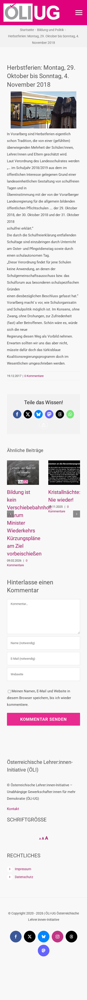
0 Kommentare (34, 376)
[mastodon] (43, 950)
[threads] (71, 936)
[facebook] (16, 936)
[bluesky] (43, 936)
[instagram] (57, 936)
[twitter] (29, 936)
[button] (10, 513)
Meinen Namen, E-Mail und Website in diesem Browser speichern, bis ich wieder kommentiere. (39, 698)
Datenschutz (24, 877)
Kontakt (13, 809)
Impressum (23, 869)
